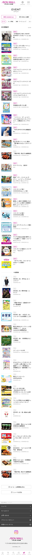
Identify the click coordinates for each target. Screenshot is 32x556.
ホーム (5, 502)
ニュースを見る (17, 492)
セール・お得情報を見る (17, 487)
